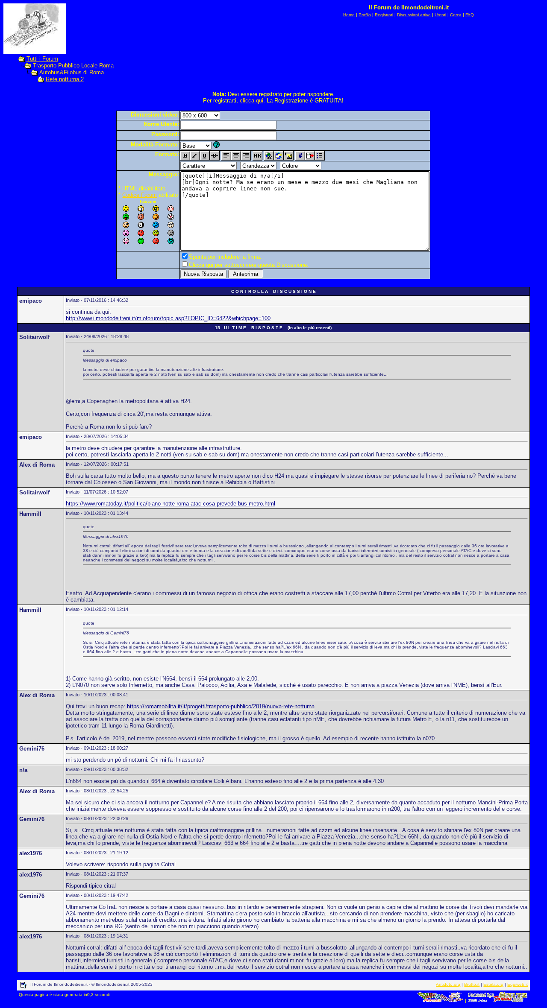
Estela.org (493, 984)
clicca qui (251, 100)
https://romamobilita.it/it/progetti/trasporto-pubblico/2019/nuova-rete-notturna (221, 706)
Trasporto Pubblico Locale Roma (73, 65)
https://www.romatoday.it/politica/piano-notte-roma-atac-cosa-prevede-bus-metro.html (170, 503)
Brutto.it (471, 984)
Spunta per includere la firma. (225, 257)
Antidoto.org (448, 984)
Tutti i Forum (42, 59)
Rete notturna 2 (65, 79)
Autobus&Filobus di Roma (71, 72)
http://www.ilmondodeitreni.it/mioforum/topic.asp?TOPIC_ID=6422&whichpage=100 (168, 318)
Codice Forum (139, 195)
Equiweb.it (517, 984)
